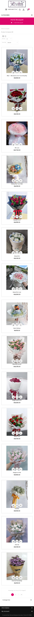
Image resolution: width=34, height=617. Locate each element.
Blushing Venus (17, 364)
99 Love (17, 148)
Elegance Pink (17, 472)
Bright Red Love (17, 400)
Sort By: (4, 42)
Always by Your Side (17, 184)
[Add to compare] (20, 72)
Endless (17, 508)
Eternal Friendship (17, 581)
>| (21, 594)
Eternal (17, 544)
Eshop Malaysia (14, 615)
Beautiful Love (17, 292)
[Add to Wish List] (17, 72)
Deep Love (17, 436)
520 (17, 112)
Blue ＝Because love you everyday (17, 75)
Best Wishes (17, 328)
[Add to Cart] (13, 72)
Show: (3, 38)
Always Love (17, 220)
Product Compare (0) (7, 32)
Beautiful (17, 256)
